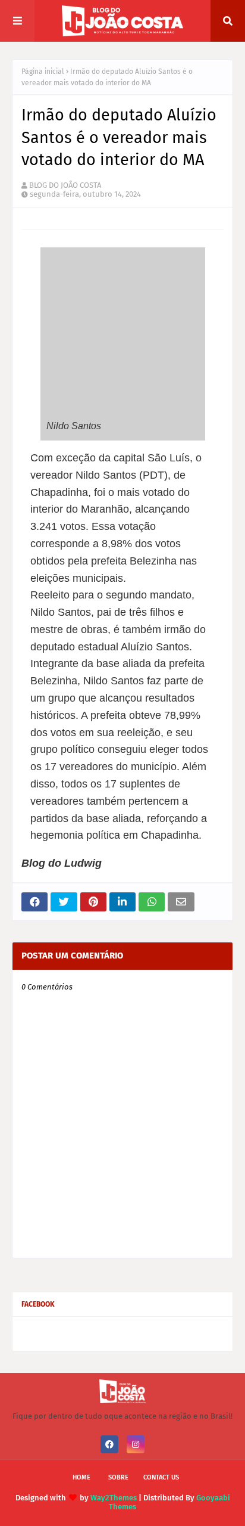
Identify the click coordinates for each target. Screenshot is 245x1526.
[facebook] (109, 1444)
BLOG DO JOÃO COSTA (65, 185)
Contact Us (161, 1477)
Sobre (118, 1477)
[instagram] (136, 1444)
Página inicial (42, 71)
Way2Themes (113, 1497)
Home (81, 1477)
